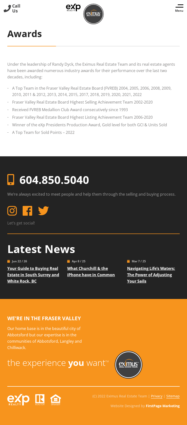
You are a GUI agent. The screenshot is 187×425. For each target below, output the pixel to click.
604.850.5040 (54, 179)
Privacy (156, 396)
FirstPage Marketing (163, 406)
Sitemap (173, 396)
